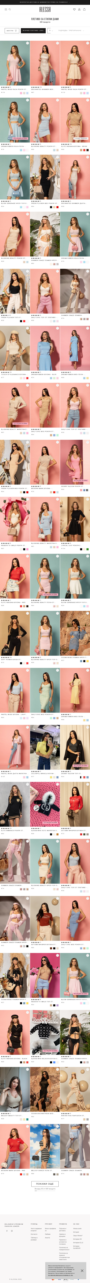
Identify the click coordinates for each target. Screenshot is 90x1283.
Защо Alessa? (77, 1235)
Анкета (47, 1238)
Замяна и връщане (62, 1235)
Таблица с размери (34, 1239)
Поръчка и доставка (62, 1230)
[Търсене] (10, 9)
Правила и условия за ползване (63, 1242)
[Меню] (6, 9)
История (76, 1232)
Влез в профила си (50, 1230)
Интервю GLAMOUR (76, 1247)
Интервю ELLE (78, 1242)
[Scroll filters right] (52, 30)
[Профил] (79, 9)
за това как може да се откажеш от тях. (60, 1275)
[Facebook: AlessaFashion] (7, 1231)
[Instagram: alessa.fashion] (12, 1231)
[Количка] (84, 9)
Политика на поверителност (64, 1249)
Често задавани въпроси (36, 1230)
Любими (47, 1234)
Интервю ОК (77, 1239)
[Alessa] (45, 9)
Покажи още (45, 1184)
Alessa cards (77, 1228)
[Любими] (74, 9)
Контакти (34, 1234)
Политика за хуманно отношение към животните (64, 1256)
